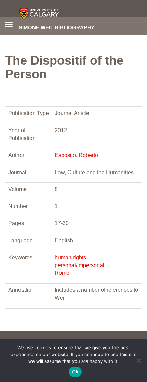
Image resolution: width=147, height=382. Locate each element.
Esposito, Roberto (76, 155)
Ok (75, 371)
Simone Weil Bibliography (56, 27)
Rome (62, 273)
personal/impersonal (79, 265)
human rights (70, 257)
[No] (138, 360)
